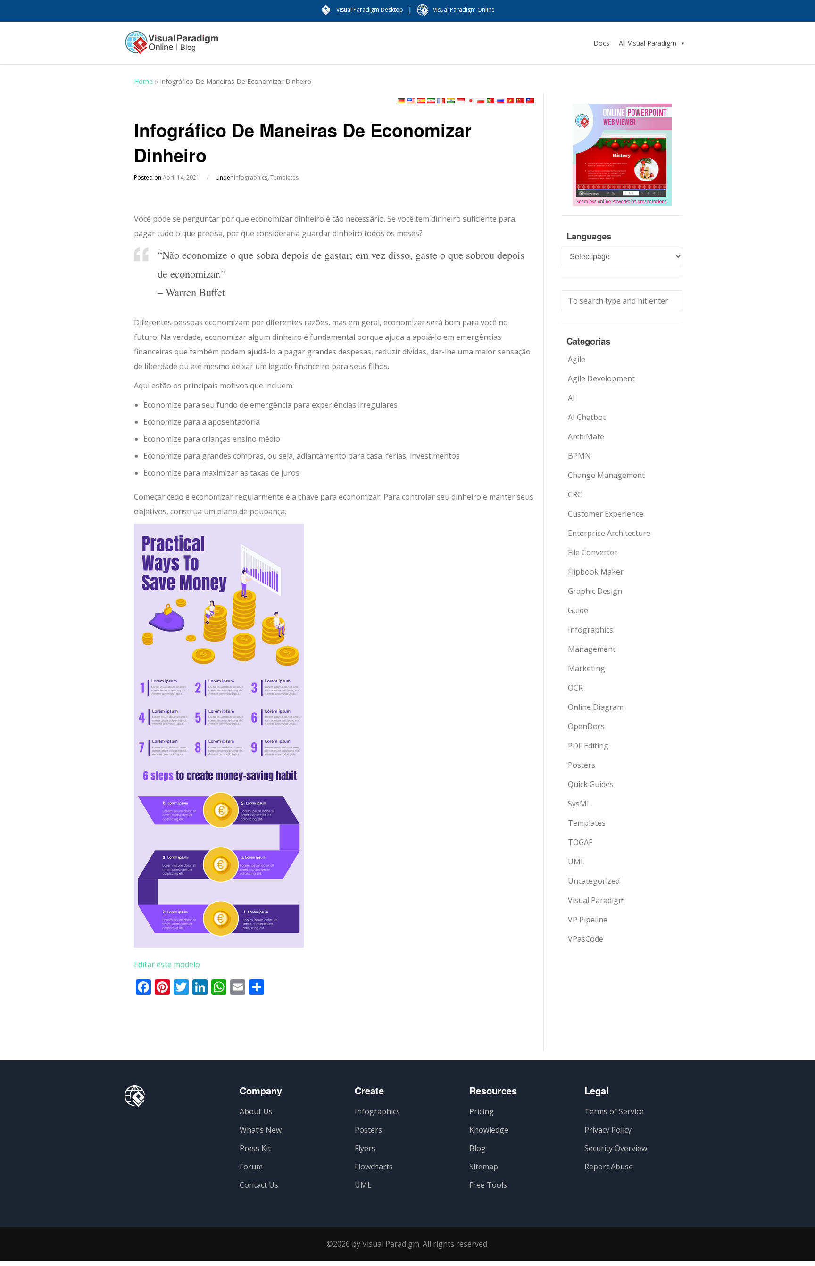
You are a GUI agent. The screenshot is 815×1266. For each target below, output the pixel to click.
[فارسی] (431, 100)
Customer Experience (605, 514)
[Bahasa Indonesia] (461, 100)
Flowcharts (374, 1166)
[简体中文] (520, 100)
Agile (576, 359)
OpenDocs (586, 726)
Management (591, 649)
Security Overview (615, 1148)
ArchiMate (586, 436)
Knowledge (488, 1130)
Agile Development (601, 378)
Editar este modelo (167, 964)
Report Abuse (608, 1166)
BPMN (579, 456)
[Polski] (480, 100)
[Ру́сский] (500, 100)
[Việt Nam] (510, 100)
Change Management (606, 475)
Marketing (586, 668)
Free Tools (488, 1185)
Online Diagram (596, 707)
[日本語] (470, 100)
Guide (578, 610)
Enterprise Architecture (609, 533)
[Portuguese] (490, 100)
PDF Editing (588, 745)
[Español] (421, 100)
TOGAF (580, 842)
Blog (477, 1148)
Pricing (481, 1111)
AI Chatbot (587, 417)
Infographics (250, 177)
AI (571, 398)
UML (576, 861)
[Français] (441, 100)
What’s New (261, 1130)
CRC (575, 494)
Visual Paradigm (596, 900)
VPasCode (585, 939)
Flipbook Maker (596, 572)
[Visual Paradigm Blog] (172, 47)
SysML (579, 803)
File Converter (592, 552)
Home (143, 81)
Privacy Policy (608, 1130)
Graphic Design (595, 591)
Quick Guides (591, 784)
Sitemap (483, 1166)
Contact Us (259, 1185)
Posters (581, 765)
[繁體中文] (530, 100)
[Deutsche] (401, 100)
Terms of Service (614, 1111)
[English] (411, 100)
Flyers (365, 1148)
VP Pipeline (587, 919)
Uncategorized (594, 881)
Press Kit (255, 1148)
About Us (256, 1111)
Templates (284, 177)
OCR (575, 687)
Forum (251, 1166)
